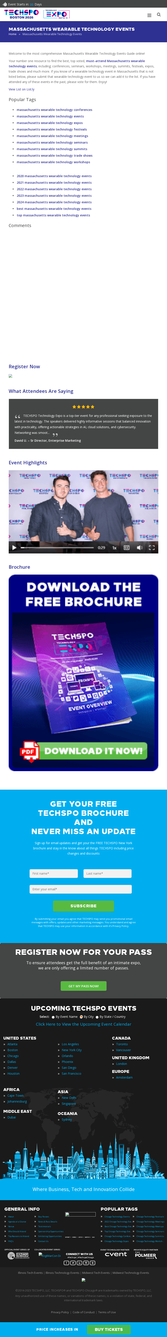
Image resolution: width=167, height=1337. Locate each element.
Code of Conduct (84, 1312)
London (121, 1064)
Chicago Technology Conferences (119, 1236)
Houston (13, 1073)
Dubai (11, 1117)
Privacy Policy (60, 1312)
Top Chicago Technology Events (119, 1231)
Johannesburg (17, 1101)
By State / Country (112, 1017)
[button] (146, 407)
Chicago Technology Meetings (150, 1221)
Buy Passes (43, 1216)
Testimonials (44, 1226)
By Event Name (67, 1017)
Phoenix (67, 1062)
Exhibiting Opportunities (50, 1236)
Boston (12, 1050)
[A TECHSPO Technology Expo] (81, 1215)
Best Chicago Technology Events (119, 1226)
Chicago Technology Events (117, 1216)
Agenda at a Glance (17, 1221)
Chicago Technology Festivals (150, 1216)
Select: (45, 1017)
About (11, 1216)
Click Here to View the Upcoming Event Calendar (83, 1024)
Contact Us (43, 1241)
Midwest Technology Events (131, 1273)
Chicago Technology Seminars (150, 1231)
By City (89, 1017)
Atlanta (12, 1044)
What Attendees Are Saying (41, 391)
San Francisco (71, 1073)
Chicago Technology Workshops (151, 1241)
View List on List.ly (21, 89)
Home (13, 34)
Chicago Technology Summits (150, 1236)
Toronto (122, 1044)
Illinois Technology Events (62, 1273)
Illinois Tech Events (30, 1273)
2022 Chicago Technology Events (119, 1221)
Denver (12, 1068)
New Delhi (69, 1098)
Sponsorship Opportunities (50, 1231)
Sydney (67, 1119)
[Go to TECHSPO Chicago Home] (37, 14)
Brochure (19, 566)
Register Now (24, 366)
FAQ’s (10, 1241)
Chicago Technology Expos (117, 1241)
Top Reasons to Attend (18, 1236)
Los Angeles (70, 1044)
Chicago (13, 1056)
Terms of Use (107, 1312)
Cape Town (15, 1095)
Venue (11, 1226)
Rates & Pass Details (47, 1221)
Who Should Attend (17, 1231)
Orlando (67, 1056)
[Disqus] (83, 292)
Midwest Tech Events (96, 1273)
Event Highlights (28, 462)
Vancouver (123, 1050)
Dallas (11, 1062)
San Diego (69, 1068)
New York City (72, 1050)
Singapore (69, 1103)
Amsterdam (124, 1077)
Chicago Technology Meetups (150, 1226)
